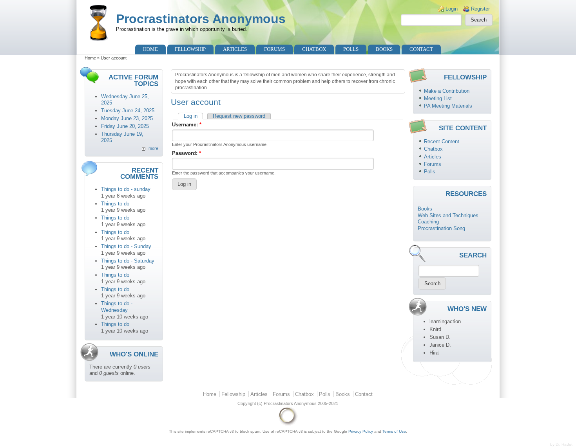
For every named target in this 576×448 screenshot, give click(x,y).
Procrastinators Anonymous (201, 19)
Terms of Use (394, 431)
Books (384, 49)
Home (150, 49)
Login (452, 9)
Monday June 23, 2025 (127, 118)
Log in (190, 116)
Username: (186, 125)
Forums (274, 49)
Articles (235, 49)
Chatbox (314, 49)
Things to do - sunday (125, 189)
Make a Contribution (446, 91)
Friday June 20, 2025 (125, 126)
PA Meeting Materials (448, 106)
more (153, 148)
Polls (351, 49)
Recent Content (441, 141)
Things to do (115, 204)
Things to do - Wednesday (116, 306)
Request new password (239, 116)
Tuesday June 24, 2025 (127, 110)
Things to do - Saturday (127, 261)
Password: (186, 153)
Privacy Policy (360, 431)
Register (480, 9)
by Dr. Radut (561, 444)
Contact (421, 49)
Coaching (428, 222)
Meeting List (438, 98)
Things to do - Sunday (126, 246)
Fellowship (190, 49)
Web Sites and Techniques (448, 215)
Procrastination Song (441, 228)
